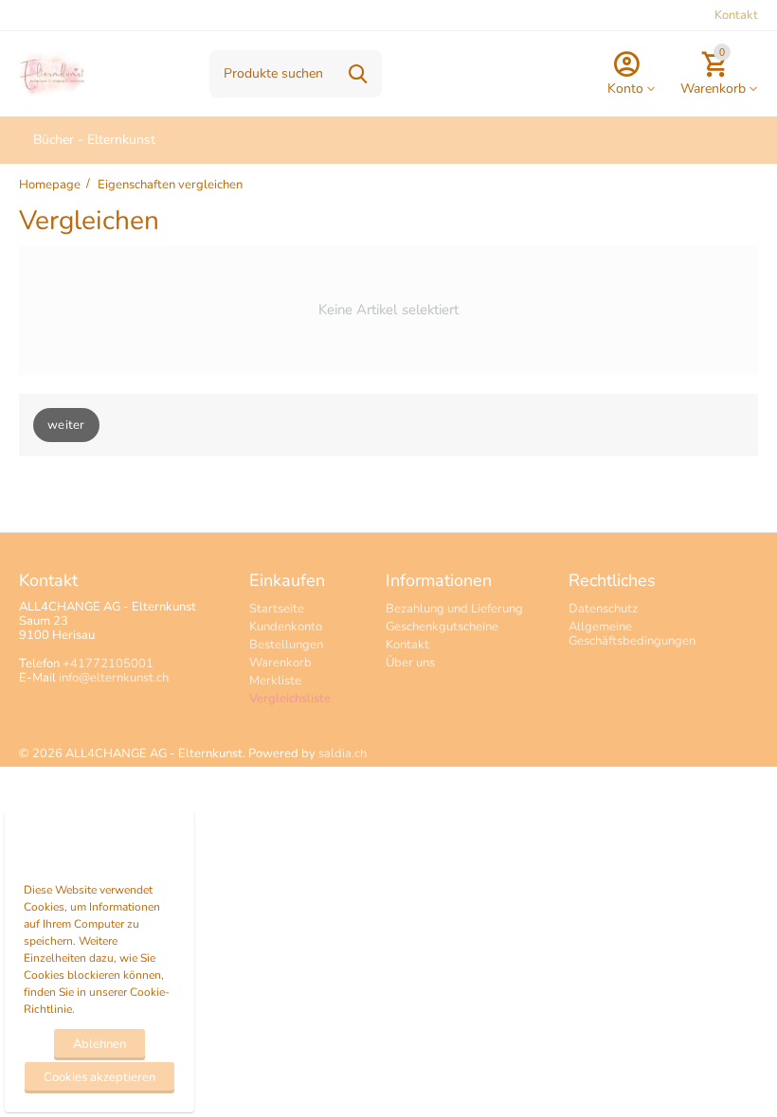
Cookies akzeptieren (99, 1077)
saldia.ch (342, 753)
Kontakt (736, 15)
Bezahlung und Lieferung (454, 608)
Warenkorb (280, 662)
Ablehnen (99, 1044)
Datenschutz (603, 608)
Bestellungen (286, 644)
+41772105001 (108, 663)
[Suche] (358, 74)
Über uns (410, 662)
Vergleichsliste (290, 698)
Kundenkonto (285, 626)
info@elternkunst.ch (114, 677)
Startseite (276, 608)
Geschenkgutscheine (442, 626)
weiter (66, 425)
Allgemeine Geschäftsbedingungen (632, 633)
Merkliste (275, 680)
